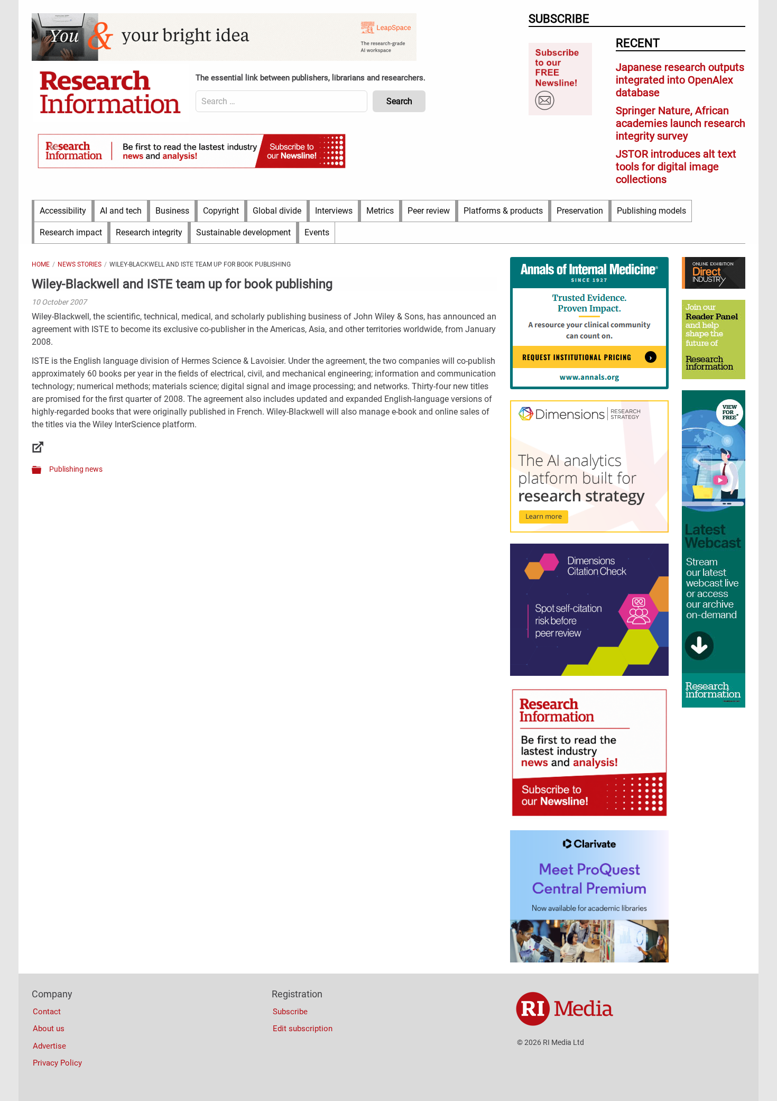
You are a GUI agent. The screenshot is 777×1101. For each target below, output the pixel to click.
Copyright (221, 211)
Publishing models (651, 211)
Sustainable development (243, 232)
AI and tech (121, 211)
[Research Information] (111, 93)
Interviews (334, 211)
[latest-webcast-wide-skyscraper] (713, 705)
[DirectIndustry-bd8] (713, 286)
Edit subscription (302, 1028)
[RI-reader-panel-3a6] (713, 376)
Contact (47, 1011)
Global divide (277, 211)
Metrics (380, 211)
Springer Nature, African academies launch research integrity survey (680, 123)
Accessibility (63, 211)
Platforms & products (503, 211)
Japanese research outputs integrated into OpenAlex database (680, 80)
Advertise (49, 1046)
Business (172, 211)
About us (48, 1028)
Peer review (429, 211)
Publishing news (76, 469)
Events (316, 232)
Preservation (580, 211)
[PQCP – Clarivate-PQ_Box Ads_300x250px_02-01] (589, 960)
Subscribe (290, 1011)
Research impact (71, 232)
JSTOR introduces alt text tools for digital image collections (676, 167)
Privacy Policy (57, 1063)
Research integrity (149, 232)
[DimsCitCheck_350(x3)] (589, 673)
